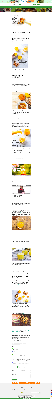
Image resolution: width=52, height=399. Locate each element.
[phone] (51, 392)
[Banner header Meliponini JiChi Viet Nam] (26, 1)
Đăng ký (39, 392)
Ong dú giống (32, 388)
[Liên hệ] (51, 396)
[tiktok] (51, 390)
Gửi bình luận (14, 379)
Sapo (29, 398)
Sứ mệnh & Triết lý (23, 389)
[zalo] (51, 393)
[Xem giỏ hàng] (39, 4)
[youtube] (51, 389)
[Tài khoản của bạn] (37, 4)
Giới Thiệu (22, 388)
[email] (51, 394)
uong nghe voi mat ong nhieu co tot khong (15, 344)
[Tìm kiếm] (20, 4)
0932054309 (34, 4)
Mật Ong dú (32, 389)
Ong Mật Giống (32, 390)
